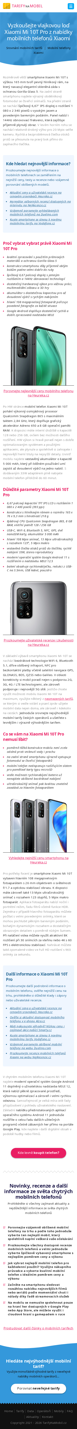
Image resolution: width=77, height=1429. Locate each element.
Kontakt (47, 1417)
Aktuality (32, 1417)
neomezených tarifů (59, 699)
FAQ (70, 1411)
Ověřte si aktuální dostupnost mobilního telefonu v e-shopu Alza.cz (37, 1019)
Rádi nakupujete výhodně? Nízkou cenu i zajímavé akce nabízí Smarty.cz (37, 1028)
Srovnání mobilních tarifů (24, 48)
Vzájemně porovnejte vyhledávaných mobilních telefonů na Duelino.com (34, 212)
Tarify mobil (27, 6)
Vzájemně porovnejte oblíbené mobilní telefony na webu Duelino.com (36, 1046)
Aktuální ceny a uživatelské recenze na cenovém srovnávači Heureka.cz (35, 194)
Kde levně (38, 1152)
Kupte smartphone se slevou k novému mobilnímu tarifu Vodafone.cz (36, 1037)
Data (30, 1411)
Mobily (59, 1411)
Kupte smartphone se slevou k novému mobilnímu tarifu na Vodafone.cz (36, 221)
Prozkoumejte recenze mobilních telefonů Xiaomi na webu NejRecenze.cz (38, 1055)
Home (8, 1411)
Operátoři (44, 1411)
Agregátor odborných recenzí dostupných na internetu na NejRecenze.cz (40, 203)
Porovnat (38, 1388)
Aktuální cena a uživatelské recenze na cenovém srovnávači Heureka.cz (36, 1010)
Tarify (20, 1411)
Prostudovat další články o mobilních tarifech (38, 1328)
